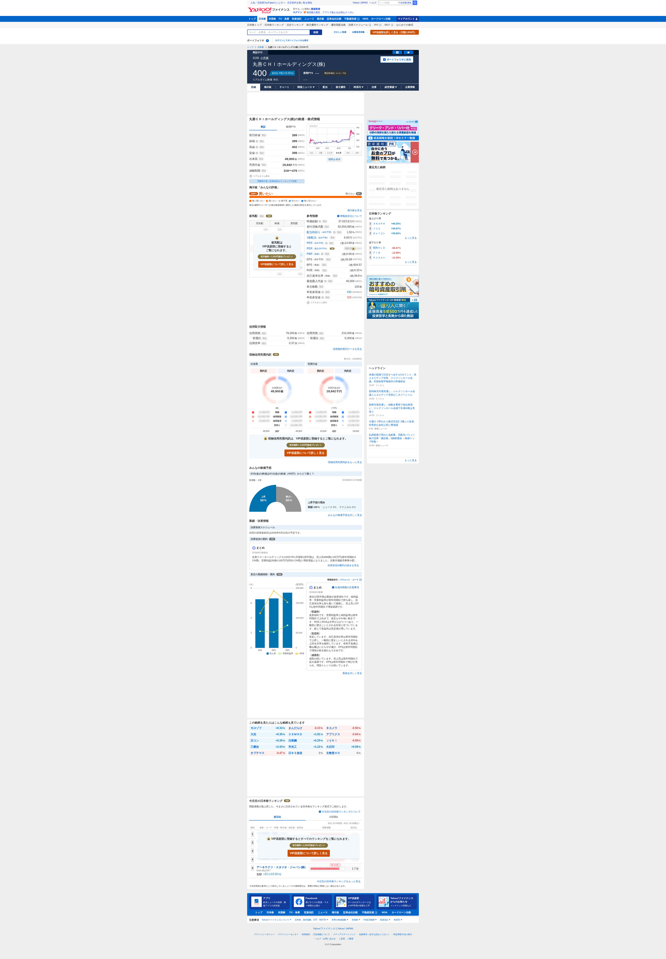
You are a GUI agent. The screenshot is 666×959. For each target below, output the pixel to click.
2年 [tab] (357, 153)
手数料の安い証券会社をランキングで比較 (277, 181)
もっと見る (411, 237)
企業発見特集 (358, 32)
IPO (376, 24)
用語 (264, 135)
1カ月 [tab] (329, 153)
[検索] (415, 3)
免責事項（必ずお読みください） (374, 934)
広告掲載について (321, 934)
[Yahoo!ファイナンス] (269, 8)
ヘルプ (373, 2)
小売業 (264, 58)
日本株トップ (254, 24)
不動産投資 (350, 18)
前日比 (277, 816)
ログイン (297, 12)
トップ (252, 18)
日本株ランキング (274, 24)
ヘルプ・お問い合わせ (325, 939)
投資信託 (297, 18)
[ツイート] (408, 52)
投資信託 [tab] (384, 920)
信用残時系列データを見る (347, 349)
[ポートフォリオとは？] (267, 40)
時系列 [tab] (397, 920)
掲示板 (320, 18)
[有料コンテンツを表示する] (353, 248)
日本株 (262, 18)
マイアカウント (406, 18)
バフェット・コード (349, 579)
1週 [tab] (320, 153)
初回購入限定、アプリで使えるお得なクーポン (330, 12)
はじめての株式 (404, 24)
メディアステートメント (344, 934)
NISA (365, 18)
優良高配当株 (338, 24)
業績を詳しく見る (352, 673)
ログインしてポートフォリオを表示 (291, 40)
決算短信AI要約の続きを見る (343, 565)
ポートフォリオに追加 (399, 59)
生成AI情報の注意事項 (347, 587)
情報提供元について (351, 216)
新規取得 (315, 9)
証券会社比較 (334, 18)
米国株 (272, 18)
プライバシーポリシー (264, 934)
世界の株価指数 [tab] (339, 920)
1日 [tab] (311, 153)
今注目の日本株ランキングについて (341, 811)
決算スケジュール (358, 24)
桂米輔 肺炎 (405, 3)
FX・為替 (284, 18)
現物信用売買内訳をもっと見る (345, 462)
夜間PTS (291, 126)
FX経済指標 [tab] (369, 920)
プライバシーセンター (288, 934)
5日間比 (334, 816)
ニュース (309, 18)
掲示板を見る (354, 210)
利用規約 (306, 934)
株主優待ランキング (317, 24)
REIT (387, 24)
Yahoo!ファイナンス (324, 928)
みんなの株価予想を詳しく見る (345, 515)
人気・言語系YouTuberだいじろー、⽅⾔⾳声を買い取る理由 (281, 2)
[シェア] (397, 52)
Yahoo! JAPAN (360, 2)
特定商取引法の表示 (402, 934)
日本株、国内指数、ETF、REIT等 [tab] (310, 920)
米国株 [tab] (355, 920)
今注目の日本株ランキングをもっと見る (339, 881)
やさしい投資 (340, 32)
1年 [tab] (348, 153)
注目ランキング (295, 24)
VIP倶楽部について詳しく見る (277, 264)
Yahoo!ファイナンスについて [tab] (275, 920)
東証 (263, 126)
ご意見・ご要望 (346, 939)
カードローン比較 (381, 18)
